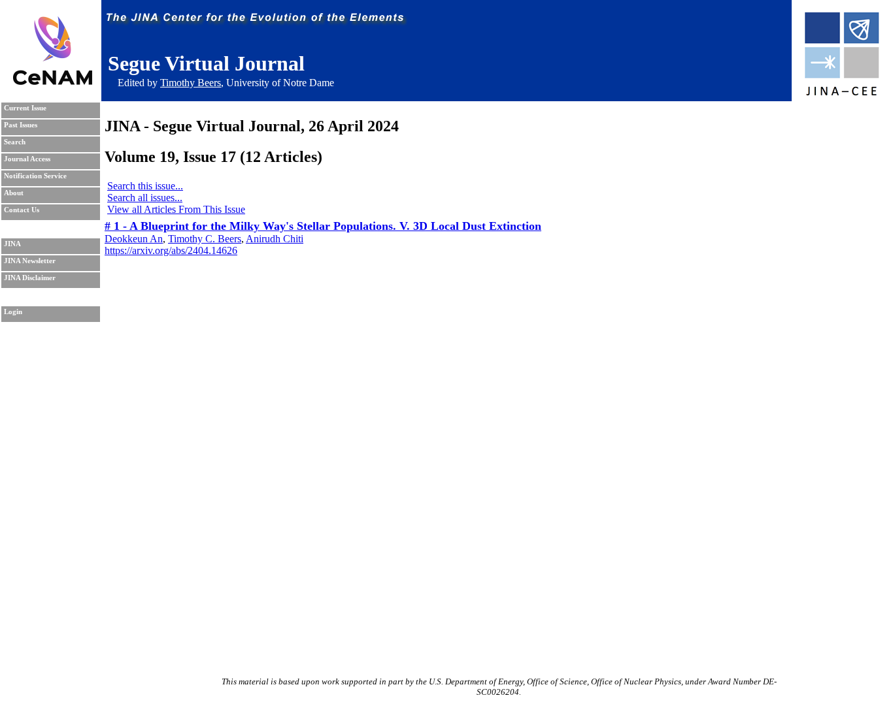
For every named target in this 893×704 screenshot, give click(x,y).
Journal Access (27, 159)
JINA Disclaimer (30, 277)
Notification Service (35, 176)
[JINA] (841, 93)
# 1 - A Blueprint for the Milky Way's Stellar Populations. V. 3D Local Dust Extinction (323, 225)
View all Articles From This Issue (176, 209)
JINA (12, 244)
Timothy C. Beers (204, 238)
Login (13, 311)
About (14, 193)
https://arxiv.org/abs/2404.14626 (171, 250)
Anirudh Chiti (274, 238)
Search (14, 142)
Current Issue (25, 108)
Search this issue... (145, 185)
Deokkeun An (134, 238)
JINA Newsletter (30, 260)
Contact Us (21, 210)
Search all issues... (144, 197)
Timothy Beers (190, 82)
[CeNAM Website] (52, 81)
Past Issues (20, 125)
